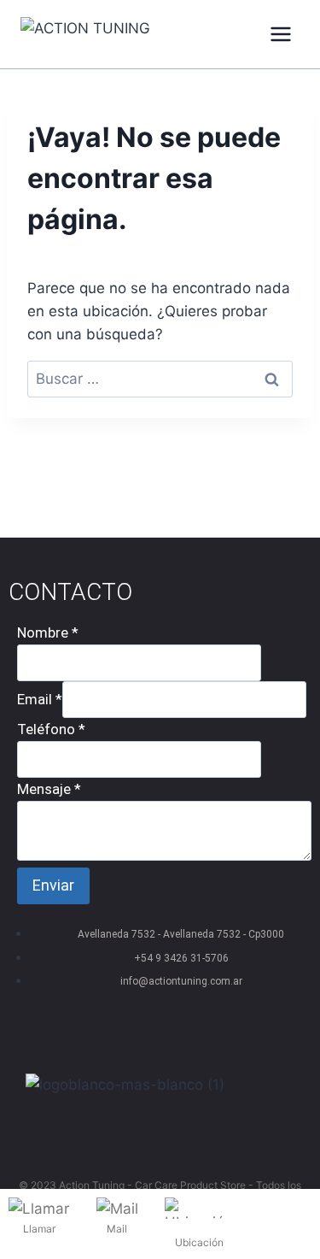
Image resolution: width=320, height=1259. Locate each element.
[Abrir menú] (280, 33)
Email (39, 699)
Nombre (48, 632)
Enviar (53, 885)
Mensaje (49, 788)
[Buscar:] (160, 378)
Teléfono (51, 729)
